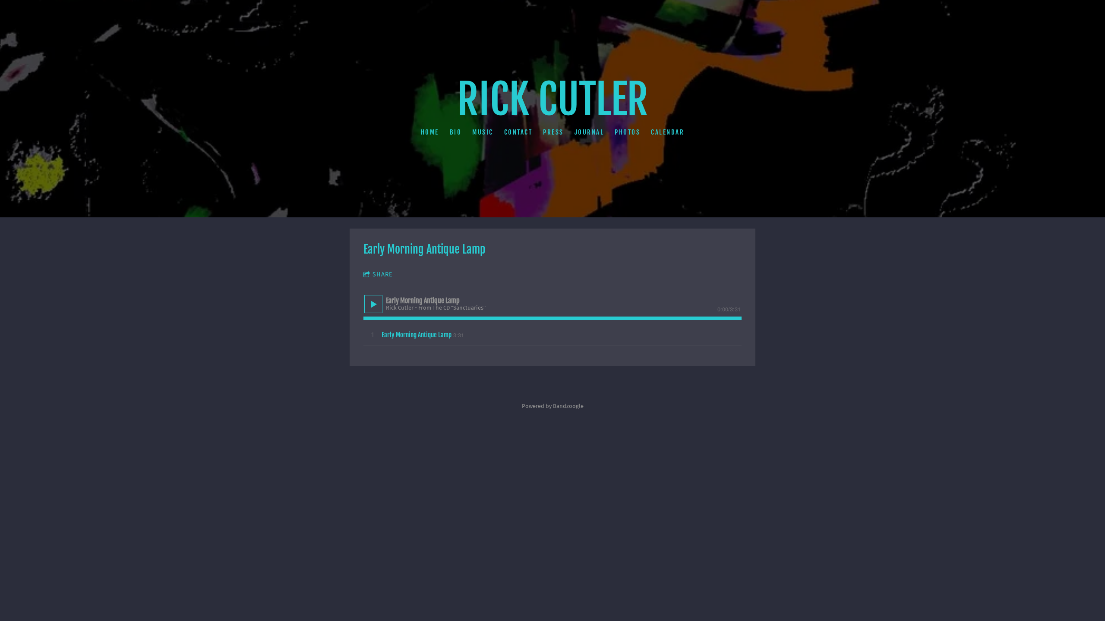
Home (430, 132)
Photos (627, 132)
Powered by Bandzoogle (553, 406)
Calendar (667, 132)
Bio (456, 132)
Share (382, 274)
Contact (518, 132)
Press (553, 132)
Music (482, 132)
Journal (589, 132)
